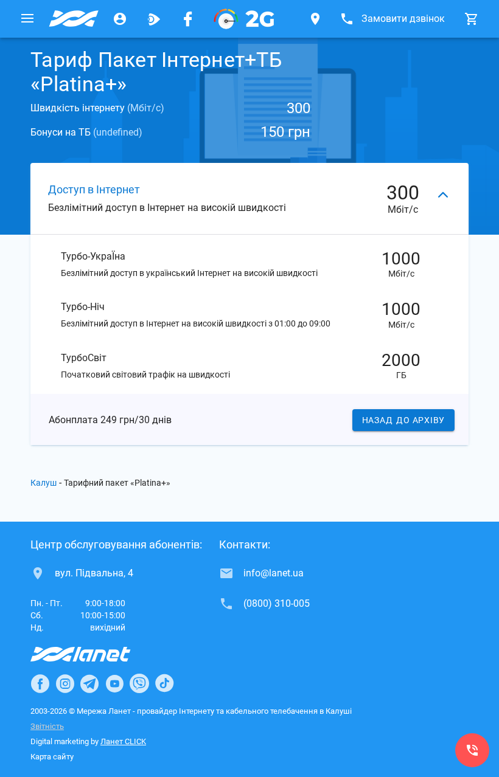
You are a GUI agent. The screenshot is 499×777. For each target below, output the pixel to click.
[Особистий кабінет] (120, 19)
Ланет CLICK (123, 741)
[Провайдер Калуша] (73, 19)
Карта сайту (52, 756)
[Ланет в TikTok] (164, 683)
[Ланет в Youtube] (114, 683)
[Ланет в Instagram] (65, 683)
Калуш (43, 483)
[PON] (244, 19)
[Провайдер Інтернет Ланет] (94, 654)
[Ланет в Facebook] (40, 683)
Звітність (47, 726)
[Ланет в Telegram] (89, 683)
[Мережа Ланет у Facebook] (188, 19)
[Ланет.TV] (154, 19)
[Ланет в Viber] (139, 683)
